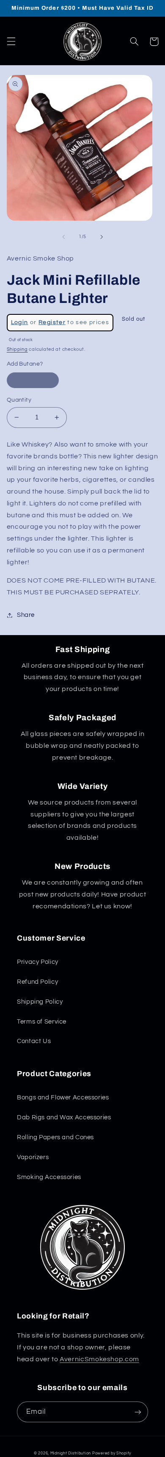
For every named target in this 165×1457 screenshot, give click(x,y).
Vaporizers (33, 1157)
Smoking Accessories (49, 1177)
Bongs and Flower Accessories (63, 1097)
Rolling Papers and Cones (55, 1137)
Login (19, 322)
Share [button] (26, 615)
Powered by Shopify (111, 1453)
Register (52, 322)
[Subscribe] (138, 1411)
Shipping (17, 349)
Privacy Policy (37, 962)
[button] (11, 41)
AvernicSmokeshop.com (99, 1359)
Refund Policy (37, 982)
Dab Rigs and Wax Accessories (64, 1117)
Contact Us (34, 1041)
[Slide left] (63, 237)
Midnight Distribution (70, 1453)
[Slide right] (101, 237)
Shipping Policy (40, 1002)
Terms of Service (41, 1022)
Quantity (19, 400)
